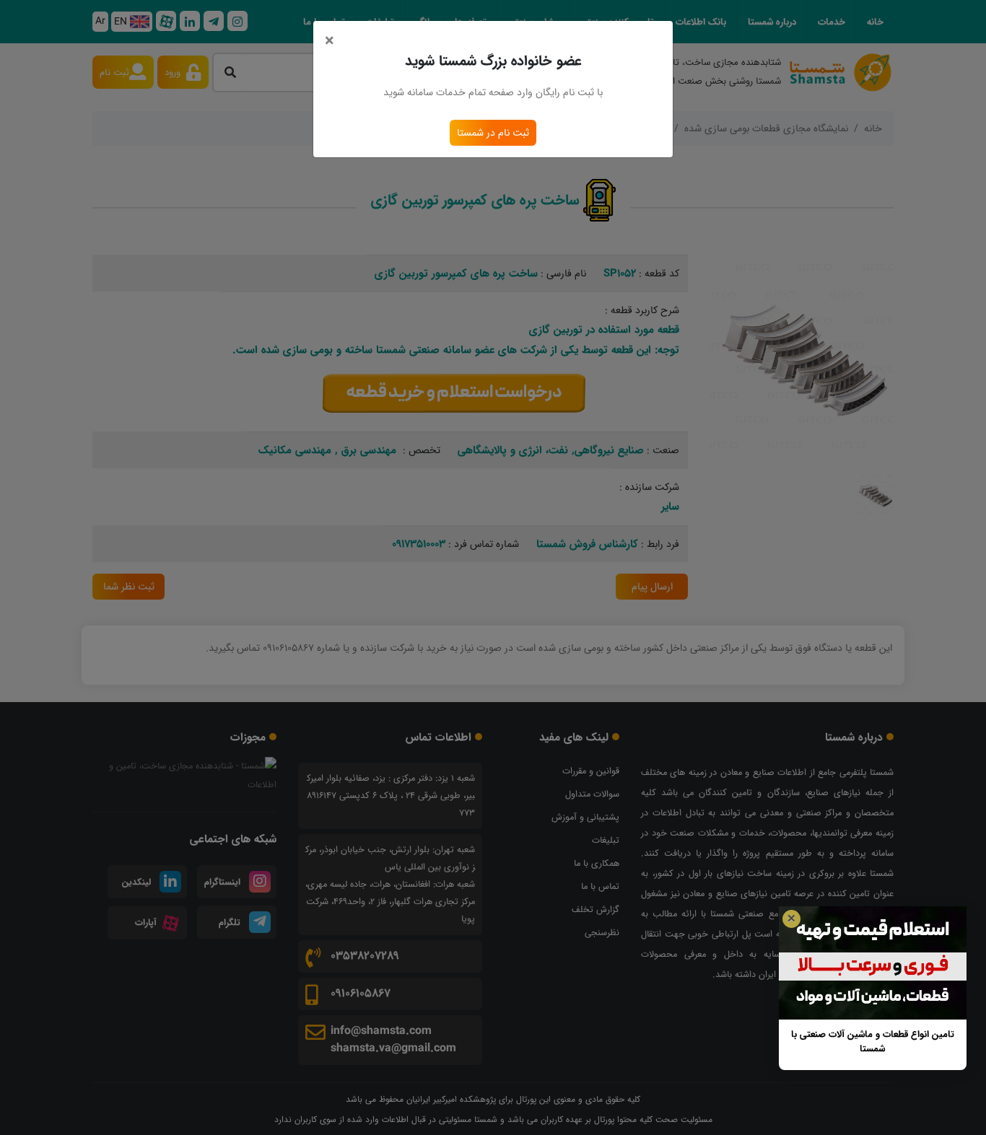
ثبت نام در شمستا (493, 132)
